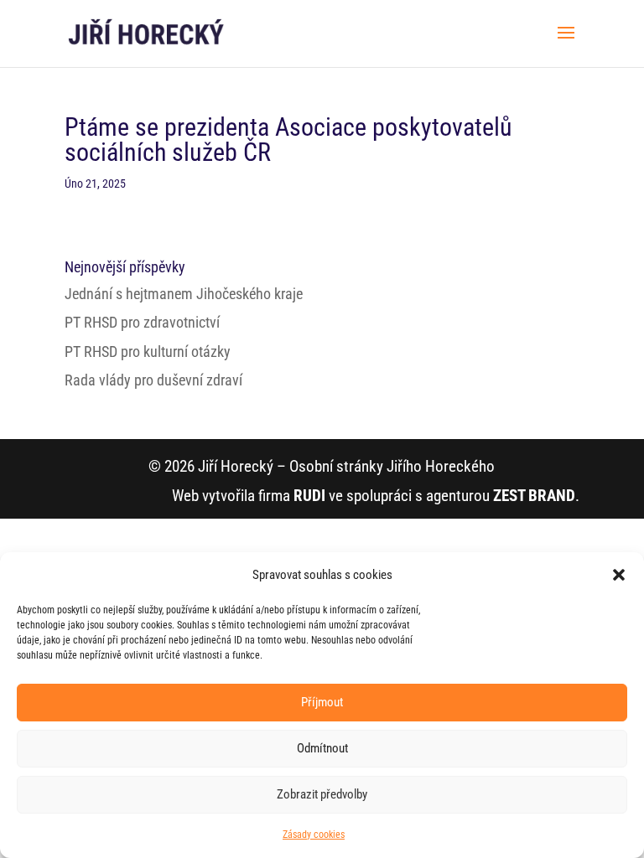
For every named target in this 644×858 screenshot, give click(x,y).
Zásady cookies (314, 834)
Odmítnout (322, 748)
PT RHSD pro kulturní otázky (148, 351)
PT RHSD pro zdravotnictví (142, 322)
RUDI (309, 495)
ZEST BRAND (534, 495)
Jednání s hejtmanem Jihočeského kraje (184, 293)
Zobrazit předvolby (322, 794)
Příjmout (322, 702)
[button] (618, 574)
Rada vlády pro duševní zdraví (153, 380)
